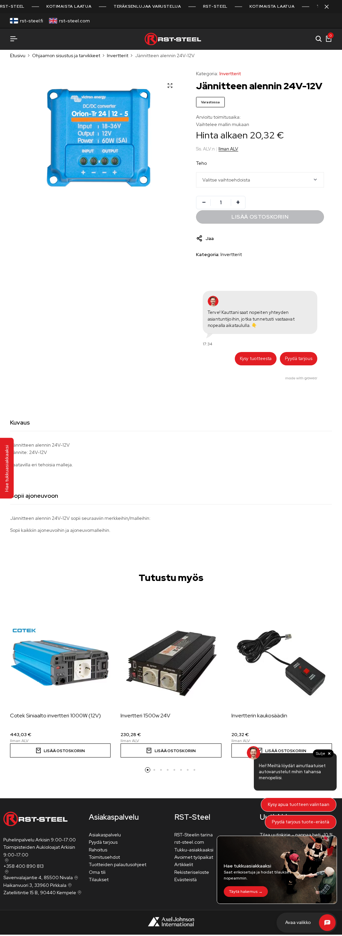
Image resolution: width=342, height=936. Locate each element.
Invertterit (117, 55)
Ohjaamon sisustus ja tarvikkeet (66, 55)
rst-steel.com (74, 21)
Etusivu (17, 55)
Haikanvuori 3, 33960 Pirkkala (34, 885)
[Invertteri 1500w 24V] (171, 663)
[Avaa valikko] (13, 39)
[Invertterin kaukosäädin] (281, 663)
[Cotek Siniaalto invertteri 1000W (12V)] (60, 663)
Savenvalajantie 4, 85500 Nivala (38, 877)
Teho (201, 163)
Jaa (209, 238)
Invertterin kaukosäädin (259, 715)
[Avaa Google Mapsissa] (6, 860)
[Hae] (319, 39)
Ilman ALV (228, 149)
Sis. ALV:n (205, 149)
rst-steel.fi (31, 21)
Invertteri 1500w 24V (145, 715)
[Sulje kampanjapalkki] (330, 6)
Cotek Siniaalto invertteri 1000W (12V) (55, 715)
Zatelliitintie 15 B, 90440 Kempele (39, 893)
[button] (60, 750)
